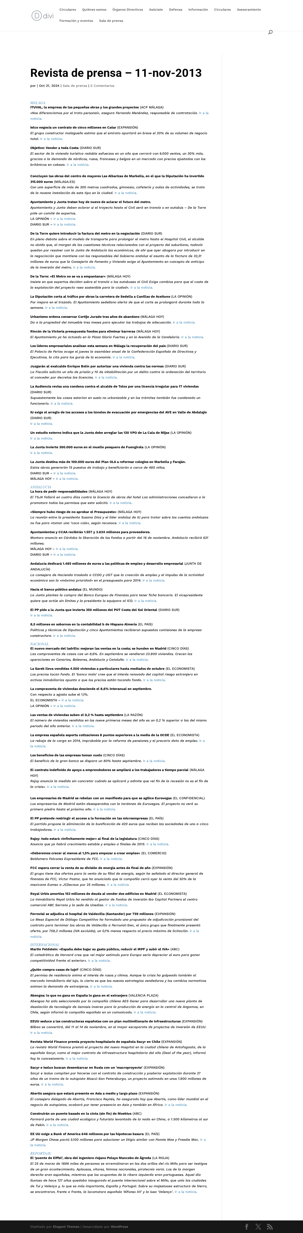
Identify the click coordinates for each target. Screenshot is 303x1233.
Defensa (175, 9)
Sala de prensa (111, 21)
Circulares (67, 9)
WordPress (119, 1226)
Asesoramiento (249, 9)
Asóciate (156, 9)
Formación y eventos (76, 21)
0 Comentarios (102, 86)
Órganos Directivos (127, 9)
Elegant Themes (66, 1226)
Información (198, 9)
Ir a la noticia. (51, 139)
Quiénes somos (94, 9)
